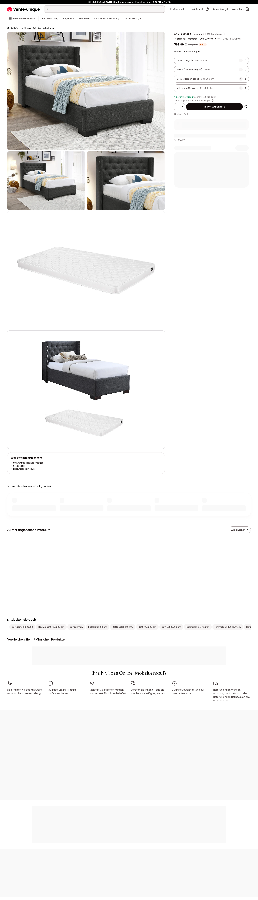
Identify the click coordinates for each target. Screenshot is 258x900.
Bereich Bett (30, 28)
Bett (39, 28)
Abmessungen (192, 51)
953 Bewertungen (215, 34)
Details (178, 51)
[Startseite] (8, 28)
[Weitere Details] (188, 114)
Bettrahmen (48, 28)
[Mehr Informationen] (212, 100)
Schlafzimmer (17, 28)
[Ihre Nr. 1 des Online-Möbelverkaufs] (23, 9)
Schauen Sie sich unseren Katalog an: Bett (29, 486)
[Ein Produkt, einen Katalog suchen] (47, 9)
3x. (185, 114)
